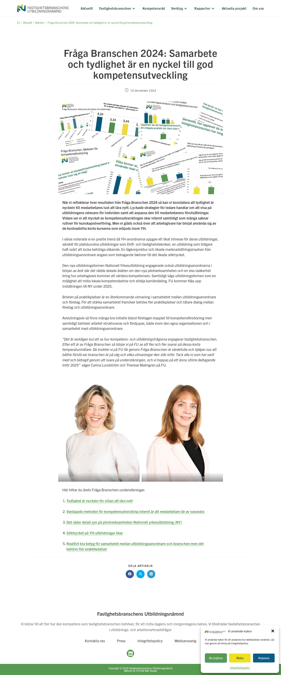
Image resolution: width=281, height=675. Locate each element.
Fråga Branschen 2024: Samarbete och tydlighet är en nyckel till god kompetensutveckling (100, 22)
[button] (273, 631)
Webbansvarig (185, 640)
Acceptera (216, 658)
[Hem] (18, 22)
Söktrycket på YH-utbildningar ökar (94, 532)
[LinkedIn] (130, 653)
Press (121, 640)
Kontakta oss (95, 640)
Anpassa (263, 658)
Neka (240, 658)
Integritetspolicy (150, 640)
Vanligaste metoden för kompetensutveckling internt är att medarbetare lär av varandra (135, 511)
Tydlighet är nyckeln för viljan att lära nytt (99, 500)
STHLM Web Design (146, 670)
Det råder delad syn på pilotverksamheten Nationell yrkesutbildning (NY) (124, 522)
